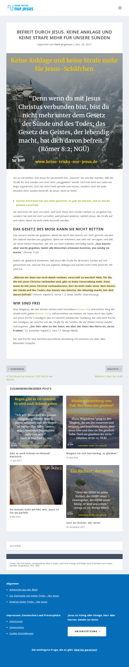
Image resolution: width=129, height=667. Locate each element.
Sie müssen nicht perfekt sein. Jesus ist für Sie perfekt (34, 511)
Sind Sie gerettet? (85, 649)
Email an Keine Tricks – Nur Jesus (28, 601)
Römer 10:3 (43, 313)
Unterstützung (86, 631)
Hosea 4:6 (83, 309)
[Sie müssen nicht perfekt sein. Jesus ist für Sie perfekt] (36, 485)
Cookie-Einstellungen (21, 633)
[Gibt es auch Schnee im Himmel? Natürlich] (36, 422)
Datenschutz (16, 627)
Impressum (16, 621)
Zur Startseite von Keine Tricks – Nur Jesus (34, 595)
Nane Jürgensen (63, 44)
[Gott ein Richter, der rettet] (92, 491)
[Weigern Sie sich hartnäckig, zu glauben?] (92, 422)
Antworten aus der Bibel (23, 589)
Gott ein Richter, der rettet (83, 522)
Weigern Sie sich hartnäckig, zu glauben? (92, 453)
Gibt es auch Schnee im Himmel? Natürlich (30, 455)
